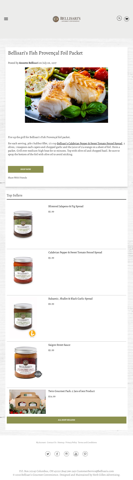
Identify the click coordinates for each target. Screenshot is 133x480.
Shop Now (25, 169)
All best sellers (66, 420)
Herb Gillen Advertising (106, 475)
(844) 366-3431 (68, 471)
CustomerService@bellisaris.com (95, 471)
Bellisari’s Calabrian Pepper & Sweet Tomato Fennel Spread (89, 143)
